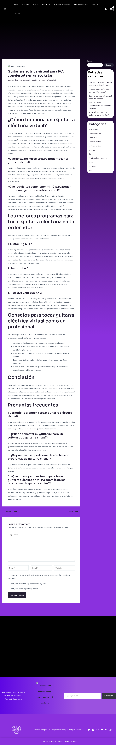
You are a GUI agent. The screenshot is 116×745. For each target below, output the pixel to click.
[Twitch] (106, 730)
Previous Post (9, 512)
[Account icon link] (106, 9)
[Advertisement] (58, 35)
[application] (97, 4)
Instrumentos (95, 146)
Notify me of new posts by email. (24, 589)
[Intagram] (93, 730)
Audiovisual (30, 80)
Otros (91, 154)
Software (93, 166)
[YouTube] (102, 730)
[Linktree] (110, 730)
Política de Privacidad (13, 696)
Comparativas (95, 134)
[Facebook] (98, 730)
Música (92, 150)
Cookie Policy (19, 692)
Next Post (74, 512)
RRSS (91, 162)
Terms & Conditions (13, 699)
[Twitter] (89, 730)
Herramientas (95, 142)
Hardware (93, 138)
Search (109, 65)
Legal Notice (6, 692)
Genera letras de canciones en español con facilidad (100, 105)
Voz (90, 170)
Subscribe (108, 696)
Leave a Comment (16, 80)
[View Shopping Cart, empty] (111, 9)
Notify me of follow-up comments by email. (29, 584)
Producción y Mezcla (98, 158)
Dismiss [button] (73, 741)
